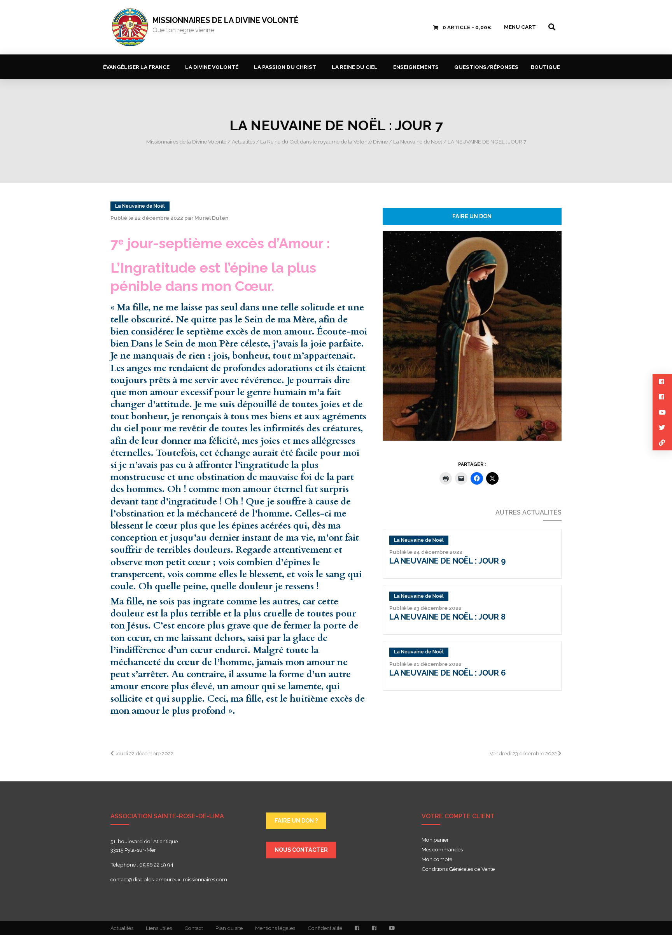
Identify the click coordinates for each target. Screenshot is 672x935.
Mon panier (435, 840)
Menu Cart (520, 27)
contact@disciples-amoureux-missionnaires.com (168, 879)
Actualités (121, 928)
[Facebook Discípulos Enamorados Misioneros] (374, 928)
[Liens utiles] (662, 442)
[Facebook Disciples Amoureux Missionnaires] (357, 928)
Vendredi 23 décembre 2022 (524, 753)
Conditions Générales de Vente (458, 869)
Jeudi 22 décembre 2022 (143, 753)
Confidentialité (325, 928)
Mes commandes (442, 850)
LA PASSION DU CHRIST (285, 67)
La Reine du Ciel (355, 67)
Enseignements (416, 67)
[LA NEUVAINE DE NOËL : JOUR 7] (472, 335)
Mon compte (437, 859)
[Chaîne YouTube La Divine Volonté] (392, 928)
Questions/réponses (486, 67)
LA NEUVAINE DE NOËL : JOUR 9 (447, 561)
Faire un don (472, 216)
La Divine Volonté (211, 67)
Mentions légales (275, 928)
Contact (193, 928)
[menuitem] (138, 66)
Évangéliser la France (136, 67)
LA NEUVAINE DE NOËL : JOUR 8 (447, 617)
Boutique (545, 67)
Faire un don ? (296, 820)
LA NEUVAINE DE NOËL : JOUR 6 (447, 673)
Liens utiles (159, 928)
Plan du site (229, 928)
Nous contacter (301, 849)
